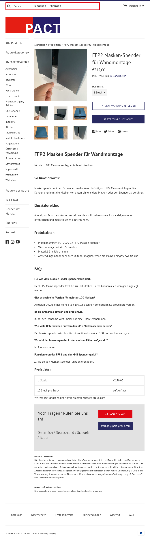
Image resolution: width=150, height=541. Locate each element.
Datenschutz (38, 515)
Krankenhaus (12, 132)
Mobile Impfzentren (16, 138)
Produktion (11, 174)
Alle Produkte (13, 43)
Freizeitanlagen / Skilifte (14, 103)
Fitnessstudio (12, 96)
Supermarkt (11, 169)
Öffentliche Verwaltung (11, 150)
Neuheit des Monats (12, 211)
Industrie (10, 121)
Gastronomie (12, 110)
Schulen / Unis (13, 158)
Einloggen (40, 5)
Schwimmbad (12, 163)
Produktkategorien (17, 52)
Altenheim (11, 68)
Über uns (11, 223)
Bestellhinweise (64, 515)
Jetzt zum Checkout (118, 119)
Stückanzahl (98, 86)
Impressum (16, 515)
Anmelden (55, 5)
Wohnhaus (11, 180)
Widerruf (115, 515)
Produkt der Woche (17, 190)
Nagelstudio (12, 143)
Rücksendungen (91, 515)
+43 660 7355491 (115, 414)
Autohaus (10, 74)
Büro (8, 85)
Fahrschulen (12, 90)
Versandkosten (118, 75)
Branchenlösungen (17, 63)
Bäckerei (10, 79)
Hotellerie (10, 116)
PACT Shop (32, 533)
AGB (131, 515)
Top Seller (11, 199)
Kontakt (10, 232)
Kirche (9, 127)
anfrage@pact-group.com (115, 426)
